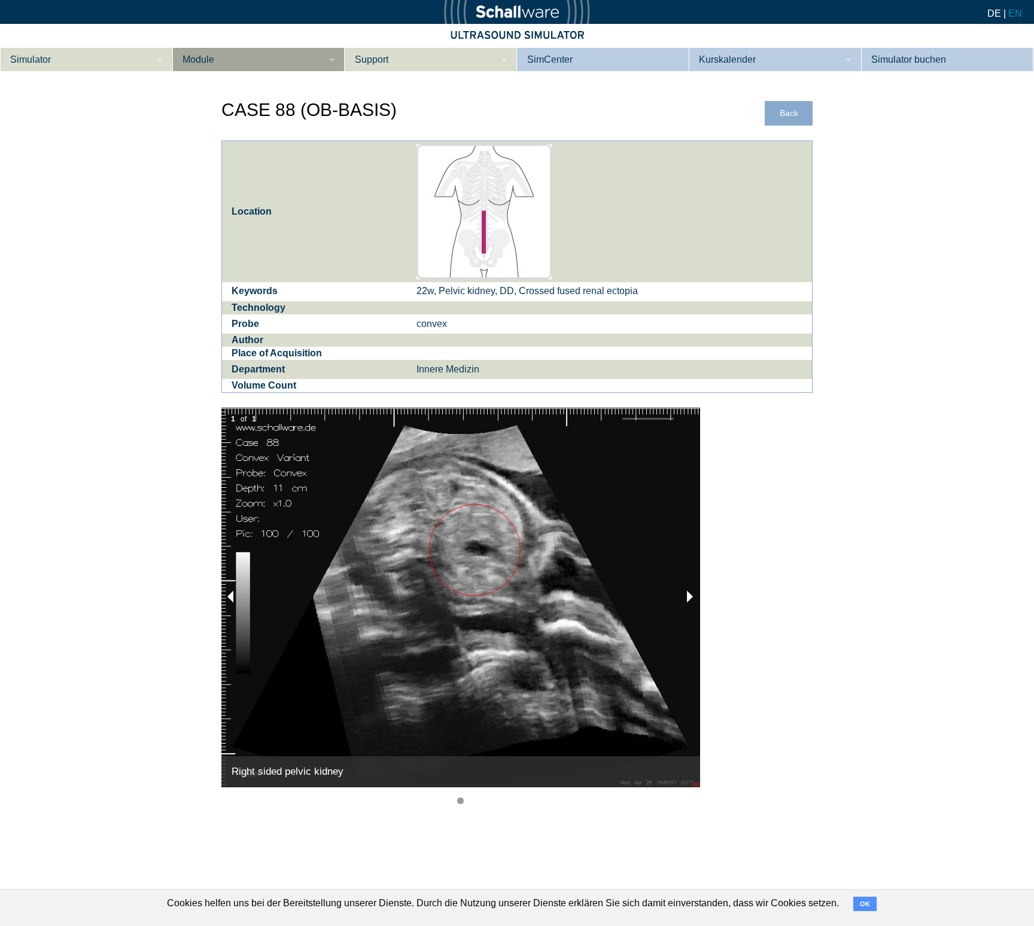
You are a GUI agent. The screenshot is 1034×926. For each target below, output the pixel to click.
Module (198, 59)
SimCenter (550, 59)
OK (865, 903)
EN (1015, 13)
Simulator (30, 59)
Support (371, 59)
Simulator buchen (908, 59)
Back (789, 113)
